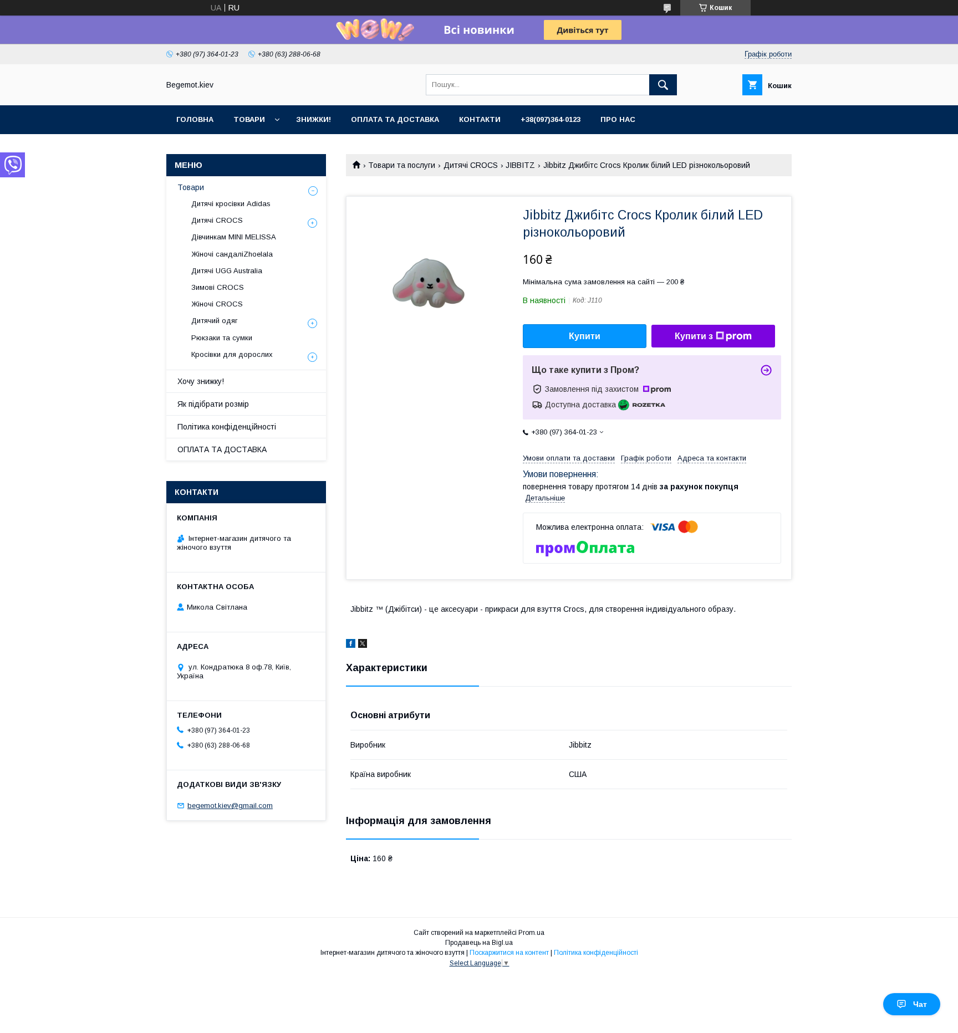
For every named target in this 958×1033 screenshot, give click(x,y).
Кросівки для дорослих (232, 354)
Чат (920, 1004)
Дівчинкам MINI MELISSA (233, 237)
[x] (362, 645)
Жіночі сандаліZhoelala (232, 254)
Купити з (694, 336)
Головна (194, 119)
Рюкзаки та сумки (221, 338)
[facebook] (350, 645)
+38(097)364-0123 (550, 119)
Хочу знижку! (200, 381)
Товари (249, 119)
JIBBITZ (520, 165)
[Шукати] (663, 84)
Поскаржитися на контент (509, 953)
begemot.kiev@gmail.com (230, 805)
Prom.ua (531, 933)
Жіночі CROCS (217, 304)
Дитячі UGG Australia (226, 271)
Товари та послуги (401, 165)
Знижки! (313, 119)
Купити (584, 336)
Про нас (617, 119)
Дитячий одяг (214, 320)
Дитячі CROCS (471, 165)
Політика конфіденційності (226, 426)
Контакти (480, 119)
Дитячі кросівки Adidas (231, 204)
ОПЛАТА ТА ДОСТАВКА (222, 449)
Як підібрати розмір (213, 404)
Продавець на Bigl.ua (479, 943)
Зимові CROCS (217, 287)
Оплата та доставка (395, 119)
